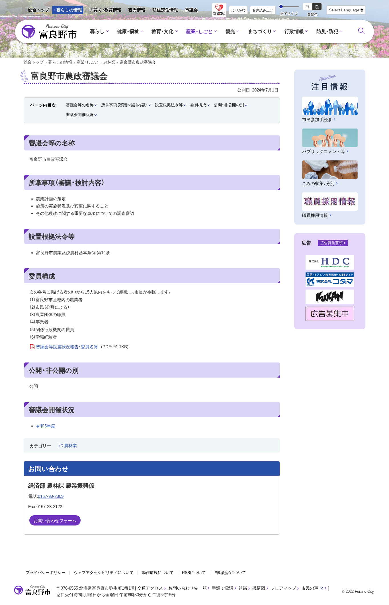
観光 (230, 31)
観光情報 (134, 10)
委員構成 (198, 105)
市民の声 (312, 588)
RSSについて (194, 572)
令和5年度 (45, 425)
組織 (243, 588)
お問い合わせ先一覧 (187, 588)
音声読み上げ (263, 10)
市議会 (191, 9)
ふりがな (238, 10)
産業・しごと (199, 31)
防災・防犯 (327, 31)
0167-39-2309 (51, 496)
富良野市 (32, 590)
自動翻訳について (230, 572)
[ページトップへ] (376, 594)
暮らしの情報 (69, 9)
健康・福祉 (128, 31)
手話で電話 (222, 588)
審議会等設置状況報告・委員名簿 (82, 346)
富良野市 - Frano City (49, 31)
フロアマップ (283, 588)
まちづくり (260, 31)
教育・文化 (162, 31)
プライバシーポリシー (45, 572)
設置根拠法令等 (169, 105)
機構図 (258, 588)
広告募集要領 (331, 243)
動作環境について (158, 572)
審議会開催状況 (80, 114)
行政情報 (294, 31)
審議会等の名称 (80, 105)
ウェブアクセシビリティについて (104, 572)
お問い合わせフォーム (55, 520)
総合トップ (38, 9)
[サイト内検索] (361, 31)
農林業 (109, 62)
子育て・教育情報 (105, 9)
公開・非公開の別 (229, 105)
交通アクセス (150, 588)
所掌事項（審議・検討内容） (124, 105)
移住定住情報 (163, 10)
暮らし (97, 31)
